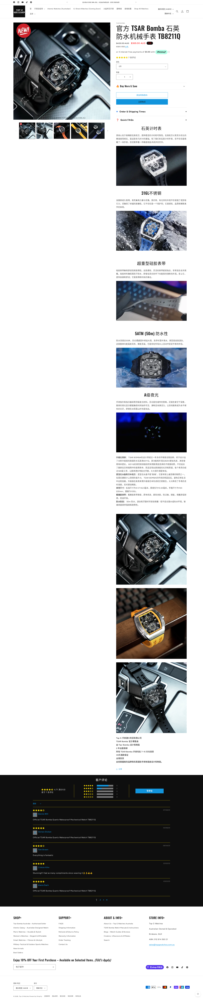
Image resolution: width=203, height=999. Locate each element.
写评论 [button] (149, 791)
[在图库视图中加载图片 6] (44, 131)
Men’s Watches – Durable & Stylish (27, 932)
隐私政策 (55, 996)
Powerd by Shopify (35, 996)
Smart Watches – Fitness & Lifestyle (27, 940)
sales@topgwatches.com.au (162, 945)
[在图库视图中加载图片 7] (62, 131)
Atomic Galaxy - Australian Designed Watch (31, 928)
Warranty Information (67, 936)
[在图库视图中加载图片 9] (96, 131)
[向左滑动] (16, 130)
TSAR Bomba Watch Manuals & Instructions (121, 928)
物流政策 (70, 996)
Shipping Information (67, 928)
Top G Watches (24, 996)
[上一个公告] (67, 2)
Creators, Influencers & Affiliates (117, 936)
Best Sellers (18, 953)
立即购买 (142, 102)
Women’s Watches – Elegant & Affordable (30, 936)
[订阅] (53, 967)
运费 (126, 47)
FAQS (61, 924)
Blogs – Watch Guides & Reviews (117, 932)
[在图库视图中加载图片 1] (27, 131)
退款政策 (47, 996)
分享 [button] (120, 769)
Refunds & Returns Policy (69, 932)
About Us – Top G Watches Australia (118, 924)
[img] (39, 810)
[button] (39, 8)
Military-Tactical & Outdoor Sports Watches (30, 944)
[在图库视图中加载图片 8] (79, 131)
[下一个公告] (136, 2)
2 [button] (100, 900)
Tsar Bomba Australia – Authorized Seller (29, 924)
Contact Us (63, 944)
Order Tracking (64, 940)
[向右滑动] (107, 130)
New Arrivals (18, 949)
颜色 (117, 62)
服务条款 (62, 996)
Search (107, 940)
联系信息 (78, 996)
